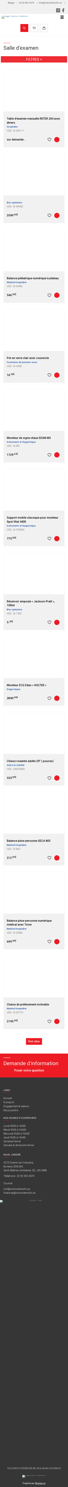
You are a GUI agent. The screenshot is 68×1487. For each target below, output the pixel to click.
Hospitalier (12, 127)
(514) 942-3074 (26, 3)
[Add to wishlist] (49, 139)
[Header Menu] (62, 17)
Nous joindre (10, 1110)
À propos (8, 1102)
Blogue (11, 3)
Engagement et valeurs (16, 1106)
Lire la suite (56, 139)
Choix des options (56, 698)
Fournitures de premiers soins (22, 362)
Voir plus (34, 1041)
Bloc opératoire (14, 202)
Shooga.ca (40, 1483)
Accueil (7, 1098)
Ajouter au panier (56, 215)
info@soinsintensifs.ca (50, 3)
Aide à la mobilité (16, 765)
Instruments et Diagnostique (21, 442)
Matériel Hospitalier (17, 282)
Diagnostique (13, 689)
